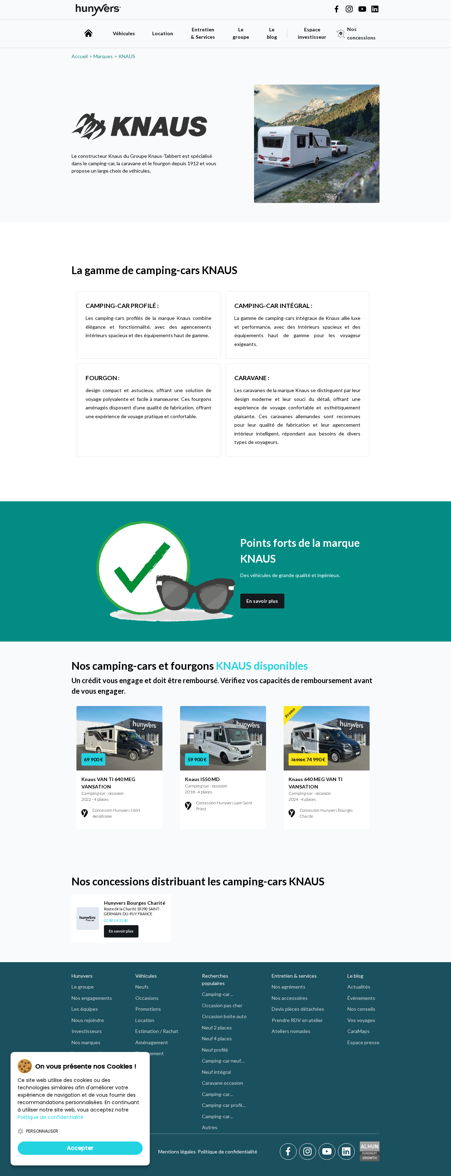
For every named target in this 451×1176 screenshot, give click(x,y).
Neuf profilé (215, 1050)
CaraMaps (358, 1031)
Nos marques (86, 1042)
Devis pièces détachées (298, 1009)
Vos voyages (361, 1020)
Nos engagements (92, 998)
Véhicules (124, 33)
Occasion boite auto (224, 1016)
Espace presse (363, 1042)
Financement (149, 1053)
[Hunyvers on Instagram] (349, 9)
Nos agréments (288, 987)
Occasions (147, 998)
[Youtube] (328, 1151)
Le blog (355, 976)
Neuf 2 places (217, 1027)
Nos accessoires (290, 998)
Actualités (358, 987)
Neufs (142, 987)
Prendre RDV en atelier (297, 1020)
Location (162, 33)
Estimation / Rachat (156, 1031)
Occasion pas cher (222, 1005)
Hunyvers (82, 976)
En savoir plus (262, 601)
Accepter (80, 1148)
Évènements (361, 998)
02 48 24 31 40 (116, 920)
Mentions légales (177, 1152)
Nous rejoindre (88, 1020)
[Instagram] (309, 1151)
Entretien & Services (203, 33)
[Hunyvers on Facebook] (336, 9)
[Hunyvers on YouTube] (362, 9)
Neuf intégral (216, 1072)
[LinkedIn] (346, 1151)
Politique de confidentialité (227, 1152)
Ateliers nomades (291, 1031)
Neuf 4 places (217, 1038)
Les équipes (85, 1009)
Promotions (148, 1009)
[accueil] (88, 33)
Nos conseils (361, 1009)
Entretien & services (294, 976)
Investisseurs (87, 1031)
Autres (209, 1127)
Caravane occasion (222, 1083)
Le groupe (241, 33)
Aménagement (151, 1042)
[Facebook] (289, 1151)
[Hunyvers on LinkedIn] (374, 9)
